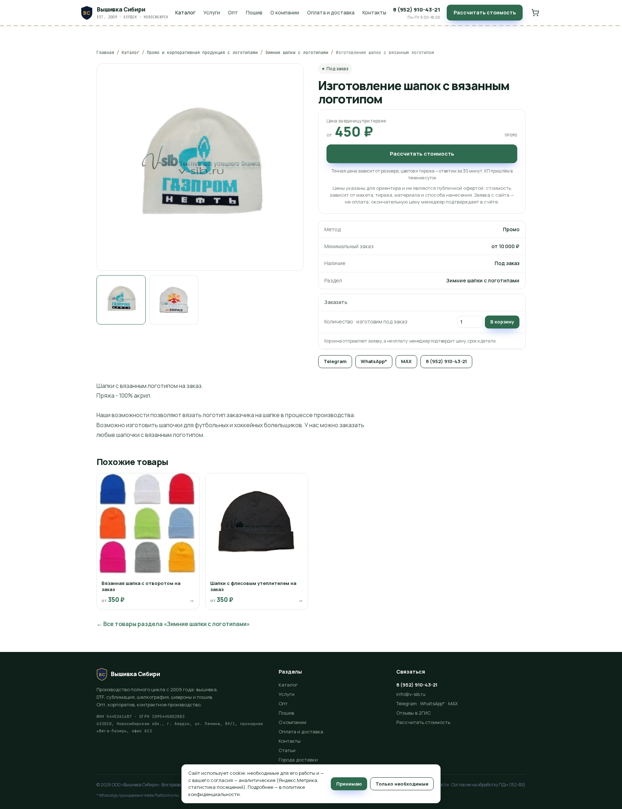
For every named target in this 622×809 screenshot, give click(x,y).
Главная (105, 52)
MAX (406, 361)
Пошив (254, 12)
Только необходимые (401, 784)
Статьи (287, 750)
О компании (284, 12)
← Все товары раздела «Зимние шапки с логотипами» (173, 624)
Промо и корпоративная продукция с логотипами (202, 52)
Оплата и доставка (331, 12)
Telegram (335, 361)
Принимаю (349, 784)
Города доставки (298, 759)
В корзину (502, 321)
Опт (233, 12)
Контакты (374, 12)
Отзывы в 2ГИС (413, 713)
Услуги (211, 12)
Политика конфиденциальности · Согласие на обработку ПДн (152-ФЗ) (454, 785)
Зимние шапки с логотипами (296, 52)
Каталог (185, 12)
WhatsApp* (374, 361)
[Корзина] (535, 12)
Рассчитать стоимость (485, 12)
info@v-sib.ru (410, 694)
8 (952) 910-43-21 (446, 361)
